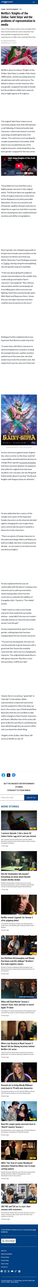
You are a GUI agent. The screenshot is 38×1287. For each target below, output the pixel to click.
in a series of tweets (28, 462)
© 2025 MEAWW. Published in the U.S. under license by (17, 1230)
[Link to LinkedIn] (19, 1271)
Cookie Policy (5, 1260)
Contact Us (4, 1267)
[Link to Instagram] (5, 1271)
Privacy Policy (5, 1257)
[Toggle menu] (35, 2)
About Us (3, 1250)
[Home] (7, 2)
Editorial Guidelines (6, 1254)
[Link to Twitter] (9, 1271)
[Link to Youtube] (12, 1271)
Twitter (6, 263)
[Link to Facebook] (2, 1271)
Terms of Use (4, 1263)
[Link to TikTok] (16, 1272)
